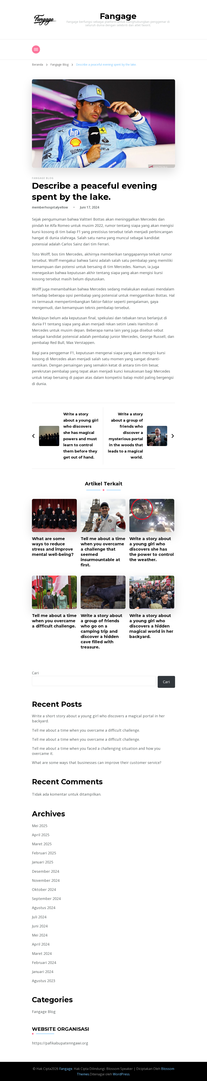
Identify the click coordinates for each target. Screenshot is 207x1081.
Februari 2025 (44, 853)
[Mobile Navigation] (36, 49)
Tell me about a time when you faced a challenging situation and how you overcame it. (96, 751)
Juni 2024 (40, 926)
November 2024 (45, 880)
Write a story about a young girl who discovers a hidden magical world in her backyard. (151, 626)
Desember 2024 (45, 871)
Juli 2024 (39, 916)
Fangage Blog (43, 178)
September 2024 (46, 898)
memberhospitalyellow (50, 207)
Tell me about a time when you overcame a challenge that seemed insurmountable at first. (103, 551)
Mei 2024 (39, 935)
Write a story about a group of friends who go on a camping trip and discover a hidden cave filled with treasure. (101, 631)
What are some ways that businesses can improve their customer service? (96, 762)
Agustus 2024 (43, 907)
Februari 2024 (44, 962)
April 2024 (40, 944)
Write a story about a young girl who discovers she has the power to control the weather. (151, 549)
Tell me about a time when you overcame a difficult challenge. (54, 620)
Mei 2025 (39, 825)
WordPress (121, 1074)
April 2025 (40, 834)
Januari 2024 (42, 971)
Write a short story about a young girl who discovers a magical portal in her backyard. (98, 718)
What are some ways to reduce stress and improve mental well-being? (53, 546)
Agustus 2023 (43, 980)
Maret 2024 (42, 953)
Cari (35, 672)
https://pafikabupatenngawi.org (60, 1043)
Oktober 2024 (44, 889)
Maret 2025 (42, 843)
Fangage (118, 16)
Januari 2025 (42, 862)
